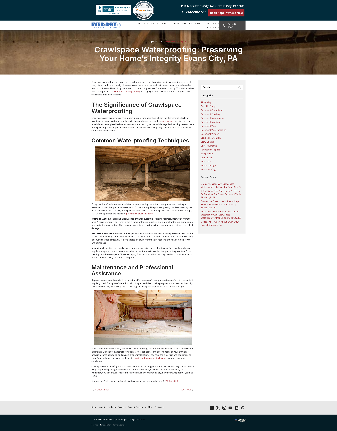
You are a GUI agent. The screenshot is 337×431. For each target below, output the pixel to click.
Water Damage (208, 165)
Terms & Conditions (120, 425)
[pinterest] (243, 408)
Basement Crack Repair (175, 41)
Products (152, 23)
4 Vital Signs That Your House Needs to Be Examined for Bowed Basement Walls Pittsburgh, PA (221, 194)
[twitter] (218, 408)
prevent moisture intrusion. (139, 213)
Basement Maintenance (212, 118)
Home (94, 407)
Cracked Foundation (211, 137)
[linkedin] (236, 408)
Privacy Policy (105, 425)
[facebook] (212, 408)
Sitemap (94, 425)
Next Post (186, 390)
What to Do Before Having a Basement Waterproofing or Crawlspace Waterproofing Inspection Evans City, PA (221, 214)
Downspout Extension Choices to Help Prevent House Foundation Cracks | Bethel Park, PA (220, 204)
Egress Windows (209, 145)
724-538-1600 (195, 12)
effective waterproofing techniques (150, 358)
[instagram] (224, 408)
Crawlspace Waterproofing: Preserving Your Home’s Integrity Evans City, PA (168, 54)
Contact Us (213, 27)
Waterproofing (208, 169)
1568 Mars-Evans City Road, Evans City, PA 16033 (212, 6)
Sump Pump (207, 153)
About (163, 23)
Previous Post (102, 390)
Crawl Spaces (207, 141)
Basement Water (209, 126)
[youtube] (230, 408)
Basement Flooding (210, 114)
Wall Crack (206, 161)
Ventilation (206, 157)
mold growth (167, 121)
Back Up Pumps (208, 106)
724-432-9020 (171, 381)
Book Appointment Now (226, 13)
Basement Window (210, 133)
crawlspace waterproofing (127, 91)
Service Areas (210, 23)
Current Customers (180, 23)
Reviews (198, 23)
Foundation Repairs (210, 149)
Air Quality (206, 102)
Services (139, 23)
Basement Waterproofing (213, 129)
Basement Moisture (210, 122)
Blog (150, 407)
